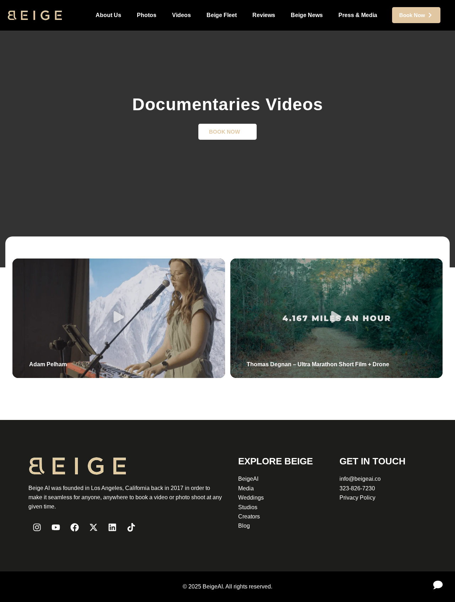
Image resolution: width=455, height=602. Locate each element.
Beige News (307, 15)
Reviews (263, 15)
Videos (181, 15)
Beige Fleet (222, 15)
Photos (146, 15)
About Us (108, 15)
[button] (118, 318)
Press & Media (357, 15)
